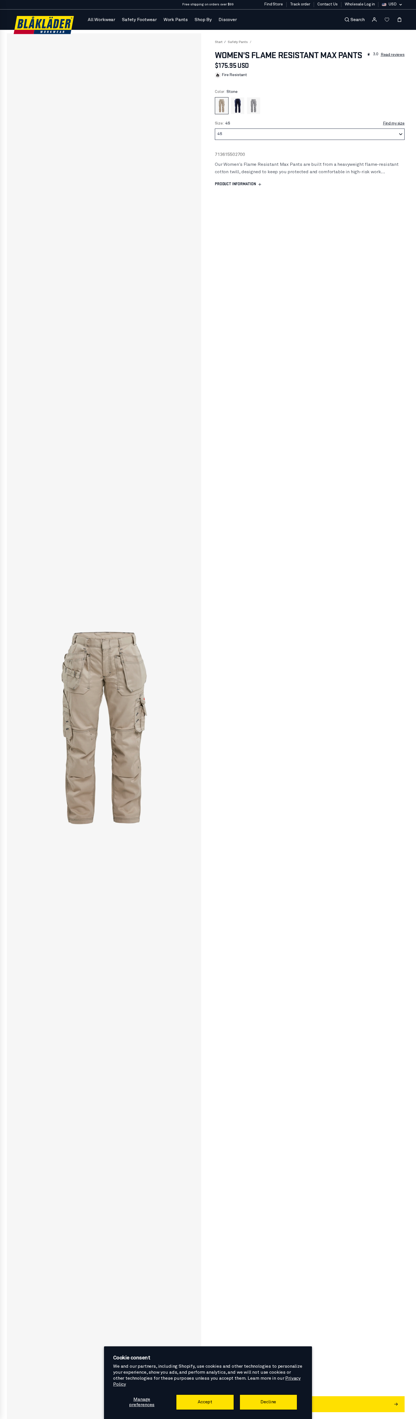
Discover (228, 19)
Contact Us (327, 4)
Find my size (394, 123)
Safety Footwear (139, 19)
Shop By (203, 19)
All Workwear (101, 19)
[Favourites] (387, 19)
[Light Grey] (253, 105)
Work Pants (176, 19)
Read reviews (393, 55)
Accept (205, 1402)
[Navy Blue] (237, 105)
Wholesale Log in (360, 4)
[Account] (374, 19)
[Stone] (222, 105)
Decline (268, 1402)
